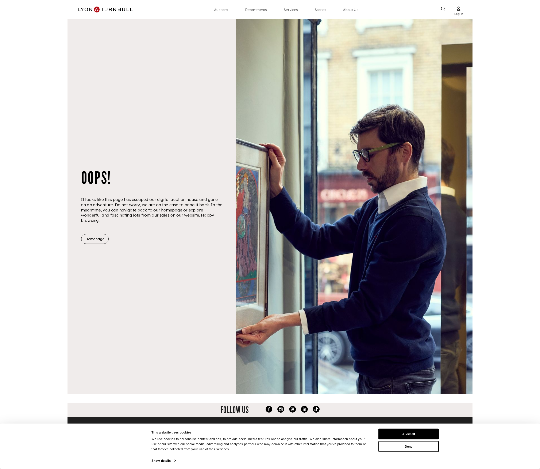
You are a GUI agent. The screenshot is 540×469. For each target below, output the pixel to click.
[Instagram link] (280, 410)
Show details (161, 460)
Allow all (408, 434)
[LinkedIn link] (304, 410)
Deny (408, 446)
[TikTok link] (316, 410)
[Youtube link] (292, 410)
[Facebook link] (269, 410)
